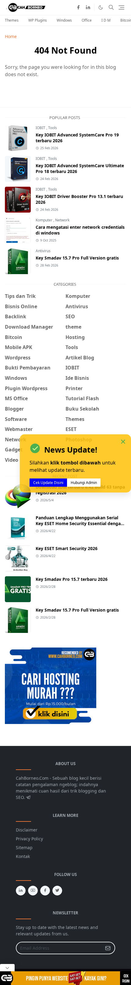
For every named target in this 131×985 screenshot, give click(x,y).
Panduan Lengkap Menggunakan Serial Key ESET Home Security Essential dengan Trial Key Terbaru (79, 523)
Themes (12, 20)
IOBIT (41, 127)
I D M (106, 20)
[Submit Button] (108, 948)
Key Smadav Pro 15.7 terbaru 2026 (72, 579)
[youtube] (33, 890)
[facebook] (78, 7)
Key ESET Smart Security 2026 (66, 548)
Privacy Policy (29, 839)
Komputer (44, 220)
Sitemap (24, 847)
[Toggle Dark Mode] (101, 7)
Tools (52, 127)
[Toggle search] (111, 7)
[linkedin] (88, 7)
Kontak (23, 856)
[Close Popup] (7, 967)
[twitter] (57, 890)
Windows (64, 20)
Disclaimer (26, 830)
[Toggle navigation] (121, 7)
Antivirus (43, 250)
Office (87, 20)
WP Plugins (37, 20)
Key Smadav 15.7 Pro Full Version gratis (77, 258)
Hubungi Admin (84, 482)
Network (62, 220)
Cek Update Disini (48, 482)
